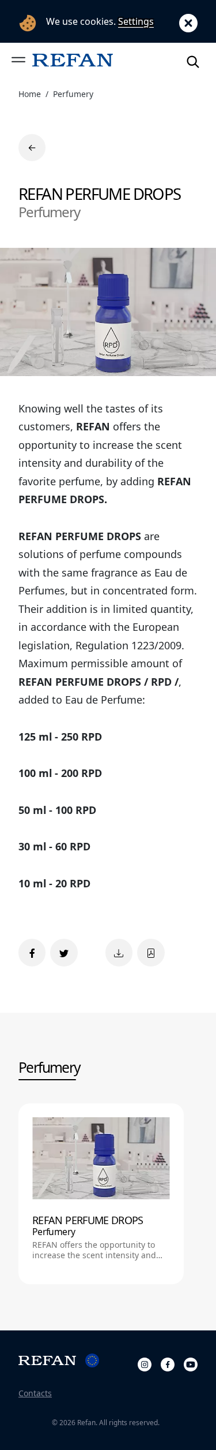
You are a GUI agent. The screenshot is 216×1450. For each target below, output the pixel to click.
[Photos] (118, 952)
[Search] (193, 60)
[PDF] (150, 952)
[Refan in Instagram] (144, 1362)
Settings (136, 21)
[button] (18, 59)
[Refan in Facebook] (167, 1362)
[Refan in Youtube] (190, 1362)
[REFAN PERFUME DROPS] (101, 1193)
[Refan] (72, 59)
